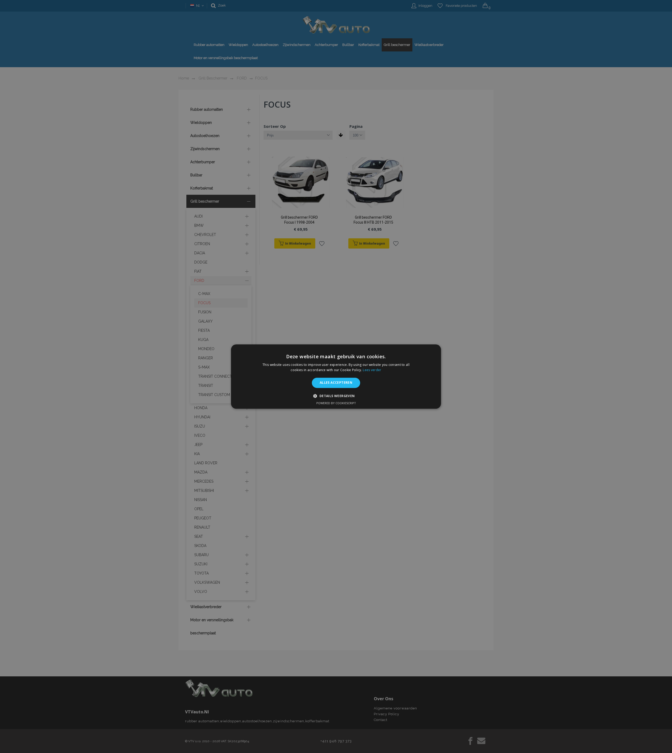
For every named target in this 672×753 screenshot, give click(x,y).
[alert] (336, 376)
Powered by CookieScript (336, 403)
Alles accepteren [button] (336, 383)
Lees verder (372, 370)
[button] (336, 395)
